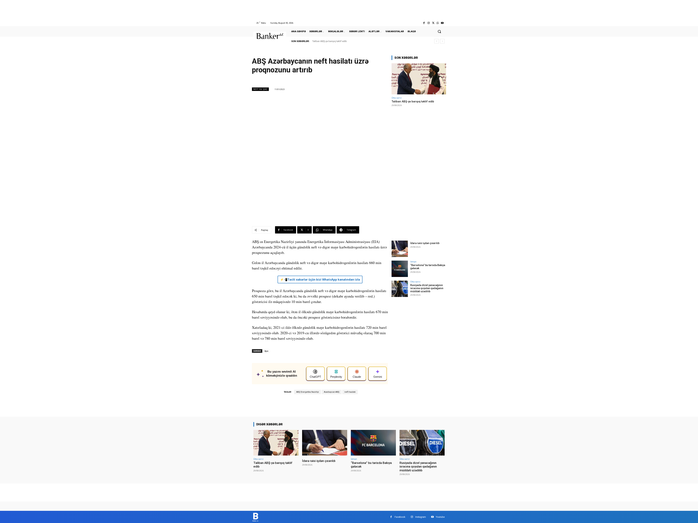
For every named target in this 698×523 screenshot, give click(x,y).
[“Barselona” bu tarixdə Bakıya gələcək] (400, 269)
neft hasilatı (350, 392)
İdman (413, 262)
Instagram (420, 517)
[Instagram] (428, 23)
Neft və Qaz (260, 89)
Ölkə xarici (397, 98)
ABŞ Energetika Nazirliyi (307, 392)
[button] (439, 31)
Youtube (440, 517)
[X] (433, 23)
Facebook (400, 517)
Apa (266, 351)
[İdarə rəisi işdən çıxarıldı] (400, 249)
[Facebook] (424, 23)
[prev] (436, 41)
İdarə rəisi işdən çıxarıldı (425, 243)
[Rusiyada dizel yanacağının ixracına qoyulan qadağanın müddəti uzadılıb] (400, 289)
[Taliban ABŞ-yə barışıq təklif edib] (419, 78)
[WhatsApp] (438, 23)
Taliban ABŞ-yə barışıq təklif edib (329, 41)
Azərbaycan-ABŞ (331, 392)
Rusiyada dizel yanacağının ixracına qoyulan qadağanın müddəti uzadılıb (426, 288)
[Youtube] (442, 23)
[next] (442, 41)
